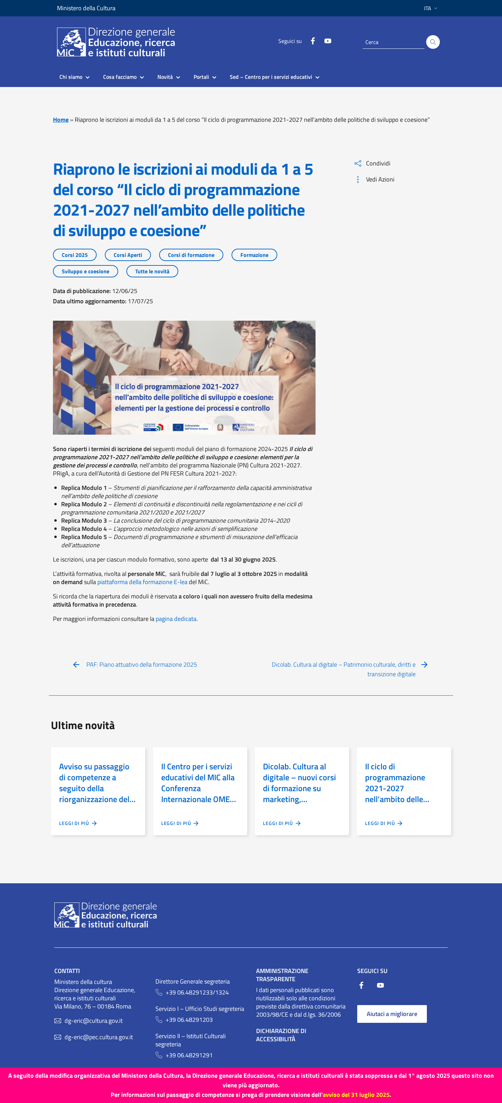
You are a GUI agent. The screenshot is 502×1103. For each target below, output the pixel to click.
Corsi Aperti (128, 255)
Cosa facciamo (120, 77)
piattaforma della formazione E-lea (143, 581)
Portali (201, 77)
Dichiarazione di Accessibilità (281, 1035)
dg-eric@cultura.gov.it (94, 1021)
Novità (165, 77)
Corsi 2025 (75, 255)
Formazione (254, 255)
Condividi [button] (378, 163)
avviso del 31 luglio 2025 (356, 1094)
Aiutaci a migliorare (392, 1013)
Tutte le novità (152, 271)
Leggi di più (75, 823)
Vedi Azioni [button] (380, 179)
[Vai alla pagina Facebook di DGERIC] (313, 43)
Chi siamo (70, 77)
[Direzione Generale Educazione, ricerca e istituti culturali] (120, 42)
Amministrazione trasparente (282, 975)
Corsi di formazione (191, 255)
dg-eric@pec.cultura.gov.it (99, 1037)
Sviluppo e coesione (85, 271)
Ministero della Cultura (86, 8)
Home (61, 119)
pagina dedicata (176, 618)
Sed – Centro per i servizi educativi (271, 77)
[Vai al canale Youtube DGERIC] (328, 43)
